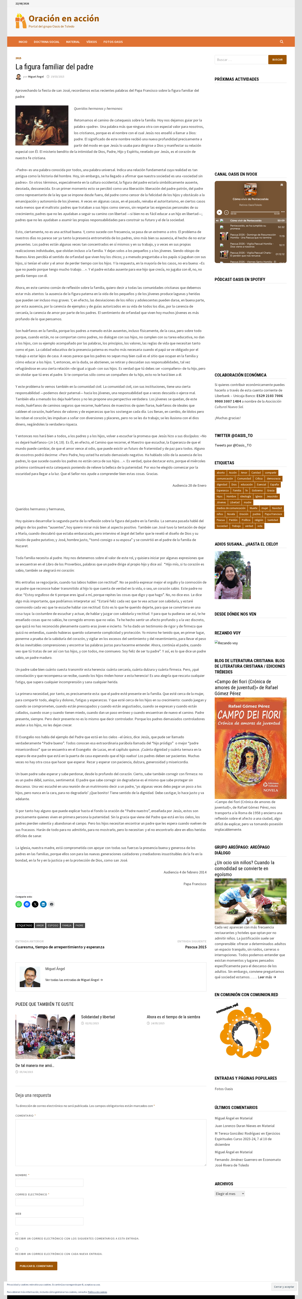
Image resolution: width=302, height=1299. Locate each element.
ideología (245, 496)
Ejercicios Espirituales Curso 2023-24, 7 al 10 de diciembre (247, 1139)
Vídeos (91, 42)
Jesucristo (272, 496)
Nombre (22, 1175)
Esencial (261, 484)
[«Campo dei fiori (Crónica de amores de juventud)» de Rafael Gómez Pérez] (251, 747)
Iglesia (258, 496)
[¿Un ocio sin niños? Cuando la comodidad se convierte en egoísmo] (251, 901)
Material (73, 42)
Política (246, 520)
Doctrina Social (47, 42)
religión (259, 520)
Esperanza (223, 490)
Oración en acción (64, 18)
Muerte (253, 508)
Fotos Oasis (113, 42)
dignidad (222, 484)
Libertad (235, 502)
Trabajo (236, 526)
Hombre (231, 496)
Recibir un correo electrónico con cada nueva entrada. (59, 1254)
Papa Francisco (273, 514)
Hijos (219, 496)
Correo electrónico (32, 1194)
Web (18, 1213)
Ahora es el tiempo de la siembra (173, 1016)
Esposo (53, 925)
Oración (243, 514)
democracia (273, 478)
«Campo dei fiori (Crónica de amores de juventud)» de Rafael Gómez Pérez (246, 687)
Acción (233, 472)
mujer (265, 508)
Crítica (259, 478)
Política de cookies (97, 1291)
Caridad (256, 472)
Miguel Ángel (36, 76)
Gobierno (257, 490)
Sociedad (222, 526)
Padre (79, 925)
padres (257, 514)
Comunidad (244, 478)
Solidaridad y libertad (98, 1016)
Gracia (270, 490)
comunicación (225, 478)
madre (247, 502)
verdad (249, 526)
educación (247, 484)
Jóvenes (221, 502)
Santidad (272, 520)
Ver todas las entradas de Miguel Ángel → (74, 980)
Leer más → (267, 977)
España (274, 484)
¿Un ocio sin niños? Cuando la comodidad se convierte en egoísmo (244, 868)
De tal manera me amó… (34, 1065)
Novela (231, 514)
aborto (221, 472)
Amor (40, 925)
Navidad (277, 508)
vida (259, 526)
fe (247, 490)
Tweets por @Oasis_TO (233, 445)
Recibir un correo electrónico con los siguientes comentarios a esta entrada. (77, 1238)
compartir (270, 472)
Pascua (221, 520)
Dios (234, 484)
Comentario (25, 1115)
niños (220, 514)
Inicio (23, 42)
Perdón (233, 520)
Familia (66, 925)
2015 (18, 58)
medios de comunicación (231, 508)
